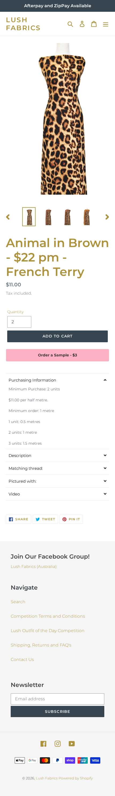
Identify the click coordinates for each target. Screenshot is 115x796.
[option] (29, 217)
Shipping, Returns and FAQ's (41, 645)
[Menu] (106, 24)
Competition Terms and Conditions (48, 616)
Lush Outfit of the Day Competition (48, 630)
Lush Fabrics (23, 24)
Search (18, 601)
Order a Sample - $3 (57, 355)
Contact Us (22, 659)
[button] (57, 380)
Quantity (15, 311)
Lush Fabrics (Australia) (34, 566)
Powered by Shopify (76, 778)
